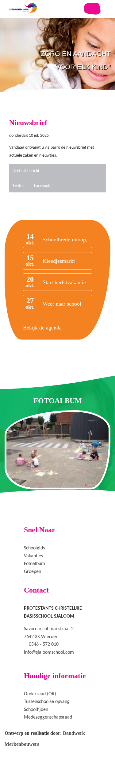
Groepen (32, 571)
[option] (57, 73)
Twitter (18, 185)
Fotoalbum (34, 563)
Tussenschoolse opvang (47, 701)
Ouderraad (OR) (40, 694)
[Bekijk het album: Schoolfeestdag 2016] (57, 449)
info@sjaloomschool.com (49, 652)
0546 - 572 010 (44, 644)
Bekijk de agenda (42, 328)
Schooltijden (36, 709)
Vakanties (33, 556)
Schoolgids (34, 548)
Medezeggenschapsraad (48, 717)
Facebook (42, 185)
